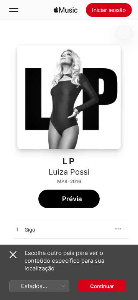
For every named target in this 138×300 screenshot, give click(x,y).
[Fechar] (13, 254)
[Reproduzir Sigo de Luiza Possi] (17, 229)
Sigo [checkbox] (30, 230)
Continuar (102, 286)
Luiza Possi (69, 172)
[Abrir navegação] (13, 10)
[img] (65, 10)
